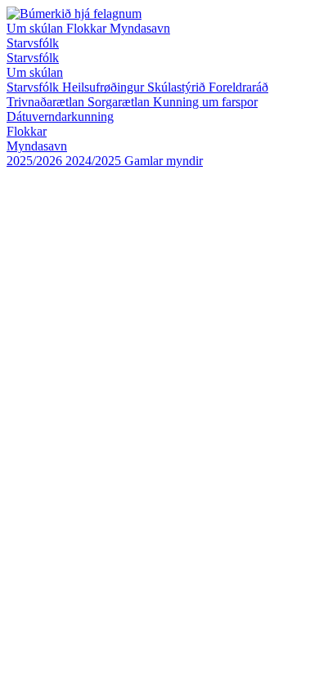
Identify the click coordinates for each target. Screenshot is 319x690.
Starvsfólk (33, 43)
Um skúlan (36, 28)
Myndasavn (140, 28)
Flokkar (88, 28)
